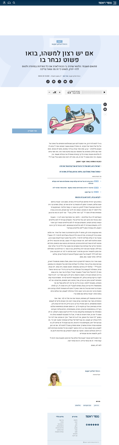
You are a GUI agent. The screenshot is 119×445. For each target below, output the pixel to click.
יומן (76, 424)
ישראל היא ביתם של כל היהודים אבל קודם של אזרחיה (80, 166)
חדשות (75, 420)
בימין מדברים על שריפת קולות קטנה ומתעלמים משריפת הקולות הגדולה (72, 182)
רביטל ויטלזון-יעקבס (59, 44)
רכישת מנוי (60, 424)
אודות (62, 422)
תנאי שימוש (60, 430)
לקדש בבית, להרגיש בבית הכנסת (87, 197)
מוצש (75, 428)
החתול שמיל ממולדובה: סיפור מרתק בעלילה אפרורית (80, 171)
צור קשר (61, 420)
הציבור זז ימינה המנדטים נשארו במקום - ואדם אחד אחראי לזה (73, 188)
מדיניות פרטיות (59, 428)
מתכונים (75, 434)
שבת (76, 430)
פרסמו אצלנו (60, 426)
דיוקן (76, 426)
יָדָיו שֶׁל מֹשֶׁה (89, 192)
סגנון (76, 432)
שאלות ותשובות (59, 432)
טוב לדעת (74, 436)
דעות (59, 41)
